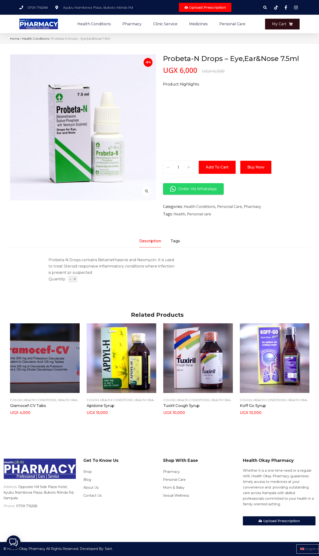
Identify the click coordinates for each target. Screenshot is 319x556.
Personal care (199, 214)
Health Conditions (35, 38)
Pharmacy (252, 206)
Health (179, 214)
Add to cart (217, 167)
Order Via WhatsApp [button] (197, 189)
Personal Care (229, 206)
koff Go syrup (253, 405)
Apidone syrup (100, 405)
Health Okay (68, 400)
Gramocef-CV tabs (28, 405)
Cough (16, 400)
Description (150, 241)
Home (15, 38)
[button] (265, 7)
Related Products (157, 314)
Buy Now (255, 167)
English (310, 549)
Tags (175, 241)
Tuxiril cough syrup (181, 405)
